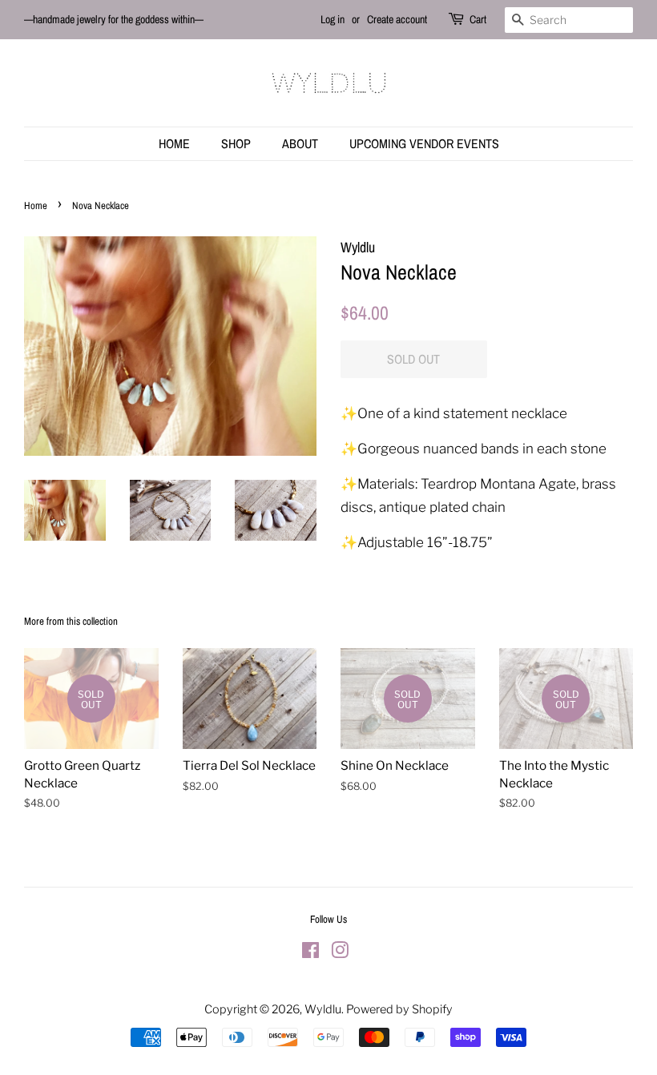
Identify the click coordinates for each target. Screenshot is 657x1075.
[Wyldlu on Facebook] (310, 953)
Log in (332, 19)
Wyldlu (322, 1009)
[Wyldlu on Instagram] (340, 953)
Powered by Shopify (399, 1009)
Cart (478, 19)
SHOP (236, 143)
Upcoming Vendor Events (424, 143)
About (300, 143)
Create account (397, 19)
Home (174, 143)
